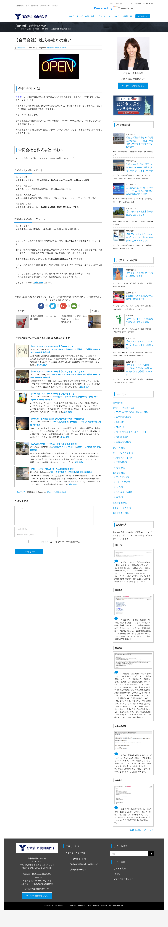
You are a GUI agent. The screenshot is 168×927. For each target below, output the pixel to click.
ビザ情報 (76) (119, 468)
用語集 (117, 873)
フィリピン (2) (122, 477)
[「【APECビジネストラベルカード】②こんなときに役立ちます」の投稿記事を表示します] (22, 371)
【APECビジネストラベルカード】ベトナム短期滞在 (53, 444)
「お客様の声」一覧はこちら (141, 830)
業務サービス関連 (53, 47)
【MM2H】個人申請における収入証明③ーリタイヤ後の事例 (57, 418)
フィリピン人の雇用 (138, 221)
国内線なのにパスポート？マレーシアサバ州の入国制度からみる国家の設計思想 (139, 191)
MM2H (55, 421)
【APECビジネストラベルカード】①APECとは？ (52, 346)
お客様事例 (64, 421)
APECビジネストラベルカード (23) (131, 432)
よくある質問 (120, 868)
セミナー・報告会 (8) (122, 508)
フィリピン (126, 221)
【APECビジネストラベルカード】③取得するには (52, 393)
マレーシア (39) (123, 482)
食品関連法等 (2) (123, 417)
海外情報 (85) (119, 473)
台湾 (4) (119, 497)
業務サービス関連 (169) (123, 408)
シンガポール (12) (124, 492)
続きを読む (42, 364)
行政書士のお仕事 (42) (122, 458)
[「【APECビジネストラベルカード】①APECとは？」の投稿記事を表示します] (22, 346)
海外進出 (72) (122, 437)
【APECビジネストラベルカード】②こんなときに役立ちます (57, 371)
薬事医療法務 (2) (123, 442)
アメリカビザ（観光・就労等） (133, 283)
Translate (125, 8)
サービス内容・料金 (76, 852)
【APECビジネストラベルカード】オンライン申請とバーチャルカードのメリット (139, 237)
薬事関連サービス (78, 869)
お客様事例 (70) (120, 503)
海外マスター (123, 355)
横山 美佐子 (21, 47)
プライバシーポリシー (123, 878)
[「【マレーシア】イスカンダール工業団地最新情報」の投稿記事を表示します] (22, 469)
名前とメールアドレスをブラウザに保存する (60, 544)
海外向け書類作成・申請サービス (85, 864)
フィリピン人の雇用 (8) (123, 453)
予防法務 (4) (121, 462)
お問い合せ (38, 282)
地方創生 (125, 151)
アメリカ (125, 306)
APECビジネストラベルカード (63, 349)
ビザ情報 (73, 421)
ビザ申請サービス (78, 859)
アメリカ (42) (119, 448)
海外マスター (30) (120, 513)
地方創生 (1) (118, 403)
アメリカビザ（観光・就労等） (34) (132, 412)
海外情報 (38, 352)
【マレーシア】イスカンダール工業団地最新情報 (52, 469)
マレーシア (82, 421)
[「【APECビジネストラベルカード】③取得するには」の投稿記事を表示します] (22, 393)
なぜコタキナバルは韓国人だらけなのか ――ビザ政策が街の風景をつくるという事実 (139, 167)
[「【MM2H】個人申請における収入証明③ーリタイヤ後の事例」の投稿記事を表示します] (22, 418)
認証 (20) (120, 422)
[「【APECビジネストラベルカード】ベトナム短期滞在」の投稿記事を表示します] (22, 444)
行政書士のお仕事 (128, 202)
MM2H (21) (121, 427)
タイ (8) (119, 487)
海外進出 (63, 47)
